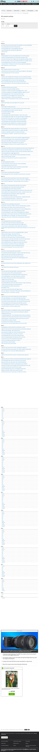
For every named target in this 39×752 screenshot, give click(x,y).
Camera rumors (16, 10)
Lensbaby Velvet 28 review (6, 313)
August (3, 418)
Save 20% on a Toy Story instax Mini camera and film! (11, 251)
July (2, 416)
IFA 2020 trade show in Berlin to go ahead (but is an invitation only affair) (14, 130)
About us (27, 743)
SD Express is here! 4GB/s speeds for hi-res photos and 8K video (12, 132)
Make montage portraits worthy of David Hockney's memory (12, 256)
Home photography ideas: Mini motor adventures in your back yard (13, 360)
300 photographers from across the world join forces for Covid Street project (15, 55)
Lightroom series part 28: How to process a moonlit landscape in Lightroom (15, 354)
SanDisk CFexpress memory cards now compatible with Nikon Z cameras (14, 232)
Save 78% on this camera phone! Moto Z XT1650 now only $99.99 (13, 237)
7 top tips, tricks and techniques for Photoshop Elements (11, 284)
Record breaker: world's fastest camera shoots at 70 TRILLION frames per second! (16, 213)
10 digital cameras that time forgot (7, 279)
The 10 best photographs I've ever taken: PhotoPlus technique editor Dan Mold (15, 108)
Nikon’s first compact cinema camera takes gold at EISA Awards (15, 664)
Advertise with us (16, 743)
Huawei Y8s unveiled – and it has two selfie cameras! (10, 306)
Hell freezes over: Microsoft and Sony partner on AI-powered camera (13, 157)
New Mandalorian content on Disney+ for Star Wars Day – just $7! (13, 327)
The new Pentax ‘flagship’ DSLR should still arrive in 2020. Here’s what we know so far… (17, 190)
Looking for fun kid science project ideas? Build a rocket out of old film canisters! (15, 316)
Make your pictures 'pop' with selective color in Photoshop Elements (13, 362)
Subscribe (29, 1)
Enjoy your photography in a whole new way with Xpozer (11, 97)
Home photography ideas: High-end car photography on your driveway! (14, 363)
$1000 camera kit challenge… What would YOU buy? (10, 330)
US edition (25, 749)
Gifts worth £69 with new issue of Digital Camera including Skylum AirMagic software (16, 59)
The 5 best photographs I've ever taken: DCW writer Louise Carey (13, 276)
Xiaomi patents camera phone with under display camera (11, 289)
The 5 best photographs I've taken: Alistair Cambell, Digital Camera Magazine (15, 212)
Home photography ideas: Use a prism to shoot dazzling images (12, 80)
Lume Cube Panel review (5, 113)
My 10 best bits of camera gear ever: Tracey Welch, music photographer (14, 118)
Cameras (4, 3)
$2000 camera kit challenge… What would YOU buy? (10, 234)
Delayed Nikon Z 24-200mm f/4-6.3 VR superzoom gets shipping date (13, 124)
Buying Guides (28, 3)
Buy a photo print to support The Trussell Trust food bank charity (13, 332)
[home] (1, 4)
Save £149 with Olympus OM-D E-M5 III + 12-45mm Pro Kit (11, 198)
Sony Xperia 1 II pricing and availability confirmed (10, 89)
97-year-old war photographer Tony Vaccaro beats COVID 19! (12, 247)
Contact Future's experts (17, 741)
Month (8, 24)
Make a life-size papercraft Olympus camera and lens (11, 168)
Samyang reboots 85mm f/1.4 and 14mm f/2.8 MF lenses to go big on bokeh (15, 83)
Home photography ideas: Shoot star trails (9, 165)
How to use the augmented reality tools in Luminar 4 (10, 340)
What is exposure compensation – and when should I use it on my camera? (14, 181)
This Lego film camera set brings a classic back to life (10, 321)
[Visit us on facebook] (17, 1)
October (3, 433)
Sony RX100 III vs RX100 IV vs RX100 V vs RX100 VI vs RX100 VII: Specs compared (15, 205)
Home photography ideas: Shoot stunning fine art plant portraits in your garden (15, 174)
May (2, 414)
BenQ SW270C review (5, 287)
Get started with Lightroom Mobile (7, 111)
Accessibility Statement (5, 745)
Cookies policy (3, 743)
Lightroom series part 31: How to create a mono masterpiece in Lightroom (14, 311)
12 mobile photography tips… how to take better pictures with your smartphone (15, 315)
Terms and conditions (4, 741)
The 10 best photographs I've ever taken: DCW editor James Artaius (13, 298)
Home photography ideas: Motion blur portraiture (10, 285)
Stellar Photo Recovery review (6, 259)
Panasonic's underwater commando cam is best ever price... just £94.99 (14, 200)
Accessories (10, 3)
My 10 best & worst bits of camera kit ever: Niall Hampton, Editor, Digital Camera (15, 263)
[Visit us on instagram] (20, 1)
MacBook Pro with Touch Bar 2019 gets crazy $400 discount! (12, 254)
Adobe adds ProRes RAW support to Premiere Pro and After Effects (13, 140)
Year (3, 24)
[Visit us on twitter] (19, 1)
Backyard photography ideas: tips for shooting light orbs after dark (13, 368)
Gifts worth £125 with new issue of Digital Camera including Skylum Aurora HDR (15, 365)
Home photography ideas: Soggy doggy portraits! (10, 153)
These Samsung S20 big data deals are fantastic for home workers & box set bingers (16, 78)
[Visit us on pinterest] (23, 1)
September (3, 432)
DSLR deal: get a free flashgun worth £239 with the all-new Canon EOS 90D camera (16, 149)
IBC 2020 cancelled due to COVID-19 (7, 161)
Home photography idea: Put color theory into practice (11, 221)
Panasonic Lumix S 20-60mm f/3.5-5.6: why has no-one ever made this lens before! (16, 76)
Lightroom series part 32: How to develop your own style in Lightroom (14, 296)
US (28, 729)
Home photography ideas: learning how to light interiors (11, 50)
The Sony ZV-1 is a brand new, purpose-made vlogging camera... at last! (14, 90)
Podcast (37, 10)
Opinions (23, 10)
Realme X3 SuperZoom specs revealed (8, 156)
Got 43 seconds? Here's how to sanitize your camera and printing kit (13, 163)
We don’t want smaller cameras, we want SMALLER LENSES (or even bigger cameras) (16, 60)
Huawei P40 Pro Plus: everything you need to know (10, 204)
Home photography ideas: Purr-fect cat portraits (10, 72)
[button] (37, 1)
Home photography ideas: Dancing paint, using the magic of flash (13, 193)
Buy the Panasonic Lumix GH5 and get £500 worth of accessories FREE (14, 323)
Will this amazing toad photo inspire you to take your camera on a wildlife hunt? (15, 179)
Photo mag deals (30, 10)
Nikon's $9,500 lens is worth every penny (8, 65)
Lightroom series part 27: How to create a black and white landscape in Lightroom (16, 358)
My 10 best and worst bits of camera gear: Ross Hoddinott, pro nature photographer (16, 45)
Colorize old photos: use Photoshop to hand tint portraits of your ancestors (15, 318)
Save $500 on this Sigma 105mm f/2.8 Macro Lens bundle (11, 235)
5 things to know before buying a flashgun (9, 281)
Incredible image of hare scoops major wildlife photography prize (13, 350)
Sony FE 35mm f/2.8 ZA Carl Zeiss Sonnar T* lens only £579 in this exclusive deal (15, 301)
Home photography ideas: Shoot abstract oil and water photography (13, 62)
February (3, 410)
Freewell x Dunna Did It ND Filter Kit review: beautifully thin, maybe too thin (17, 661)
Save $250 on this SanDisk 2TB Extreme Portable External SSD (12, 222)
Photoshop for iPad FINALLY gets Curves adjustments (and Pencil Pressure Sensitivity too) (17, 148)
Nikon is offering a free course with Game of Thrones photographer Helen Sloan (15, 154)
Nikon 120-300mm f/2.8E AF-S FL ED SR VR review (10, 69)
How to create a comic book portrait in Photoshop (10, 172)
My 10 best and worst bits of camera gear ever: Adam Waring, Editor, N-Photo (15, 299)
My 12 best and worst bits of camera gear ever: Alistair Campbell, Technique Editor (16, 349)
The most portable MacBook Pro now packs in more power (12, 333)
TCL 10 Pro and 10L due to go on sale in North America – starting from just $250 (15, 196)
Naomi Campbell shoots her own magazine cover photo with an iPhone (14, 242)
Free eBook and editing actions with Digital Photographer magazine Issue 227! (15, 92)
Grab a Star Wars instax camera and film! (8, 343)
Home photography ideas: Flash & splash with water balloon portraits (13, 303)
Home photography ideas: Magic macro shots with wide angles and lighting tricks (16, 116)
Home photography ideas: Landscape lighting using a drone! (12, 48)
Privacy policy (28, 741)
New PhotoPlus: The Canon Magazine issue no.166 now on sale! (12, 95)
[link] (9, 668)
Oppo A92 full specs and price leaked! (8, 341)
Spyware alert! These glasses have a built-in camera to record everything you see (16, 209)
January (3, 421)
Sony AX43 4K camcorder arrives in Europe (9, 87)
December (3, 436)
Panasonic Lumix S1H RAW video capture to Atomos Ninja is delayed (13, 119)
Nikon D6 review (4, 51)
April (2, 425)
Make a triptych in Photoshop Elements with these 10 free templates (13, 185)
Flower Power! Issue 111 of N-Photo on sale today (10, 292)
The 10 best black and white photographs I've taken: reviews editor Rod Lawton (15, 252)
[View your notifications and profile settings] (34, 1)
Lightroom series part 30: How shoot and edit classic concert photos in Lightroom (16, 328)
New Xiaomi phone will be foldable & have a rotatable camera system (13, 123)
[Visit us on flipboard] (25, 1)
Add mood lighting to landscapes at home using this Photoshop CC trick (14, 144)
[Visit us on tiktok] (26, 1)
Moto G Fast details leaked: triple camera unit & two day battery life (13, 81)
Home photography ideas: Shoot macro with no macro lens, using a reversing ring (16, 282)
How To (18, 3)
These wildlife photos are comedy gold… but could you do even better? (14, 215)
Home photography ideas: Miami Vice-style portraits (10, 46)
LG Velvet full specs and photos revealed (8, 320)
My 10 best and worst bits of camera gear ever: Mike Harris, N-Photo (13, 371)
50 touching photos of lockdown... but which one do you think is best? (14, 133)
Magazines (34, 3)
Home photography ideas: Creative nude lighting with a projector (13, 210)
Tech (14, 3)
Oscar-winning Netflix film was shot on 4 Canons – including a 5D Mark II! (14, 304)
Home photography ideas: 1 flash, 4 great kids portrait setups (12, 93)
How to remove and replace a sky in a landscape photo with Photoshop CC (14, 139)
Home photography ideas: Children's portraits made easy (11, 110)
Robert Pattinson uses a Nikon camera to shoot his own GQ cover (13, 207)
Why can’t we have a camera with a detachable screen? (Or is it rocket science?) (15, 238)
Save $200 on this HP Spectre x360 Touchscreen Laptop (11, 367)
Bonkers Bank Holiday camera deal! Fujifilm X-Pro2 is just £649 (12, 102)
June (2, 415)
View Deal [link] (11, 694)
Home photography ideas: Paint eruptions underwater (11, 188)
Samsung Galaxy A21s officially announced (9, 195)
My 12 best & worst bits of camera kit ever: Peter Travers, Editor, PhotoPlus (15, 178)
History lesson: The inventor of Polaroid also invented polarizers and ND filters (15, 217)
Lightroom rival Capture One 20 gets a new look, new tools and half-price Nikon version (17, 151)
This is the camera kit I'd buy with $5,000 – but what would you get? (13, 271)
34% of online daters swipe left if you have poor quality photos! (12, 243)
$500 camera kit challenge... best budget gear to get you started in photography (15, 310)
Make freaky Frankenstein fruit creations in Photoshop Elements (13, 277)
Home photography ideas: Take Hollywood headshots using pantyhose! (14, 274)
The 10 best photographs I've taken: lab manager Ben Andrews (12, 245)
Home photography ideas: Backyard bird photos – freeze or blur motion (14, 114)
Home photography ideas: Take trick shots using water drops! (12, 335)
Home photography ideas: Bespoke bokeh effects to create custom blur (14, 128)
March (3, 411)
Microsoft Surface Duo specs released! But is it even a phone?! (12, 142)
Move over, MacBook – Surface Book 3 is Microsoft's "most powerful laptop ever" (16, 290)
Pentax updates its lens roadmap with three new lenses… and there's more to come (16, 192)
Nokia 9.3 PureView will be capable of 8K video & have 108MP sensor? (13, 224)
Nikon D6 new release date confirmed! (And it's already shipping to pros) (14, 257)
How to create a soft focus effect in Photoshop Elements (11, 272)
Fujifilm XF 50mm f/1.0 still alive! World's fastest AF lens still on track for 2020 (15, 98)
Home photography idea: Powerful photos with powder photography (13, 121)
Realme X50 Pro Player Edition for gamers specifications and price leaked (14, 166)
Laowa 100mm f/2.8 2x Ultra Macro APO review (9, 267)
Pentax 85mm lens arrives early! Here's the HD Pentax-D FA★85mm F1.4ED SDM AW (16, 71)
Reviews (22, 3)
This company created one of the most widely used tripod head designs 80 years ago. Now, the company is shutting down (20, 658)
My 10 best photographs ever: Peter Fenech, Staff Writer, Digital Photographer (15, 137)
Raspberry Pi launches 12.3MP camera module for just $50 (11, 370)
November (3, 434)
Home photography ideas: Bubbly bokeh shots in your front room (13, 240)
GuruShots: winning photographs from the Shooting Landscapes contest (14, 57)
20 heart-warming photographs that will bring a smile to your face (13, 337)
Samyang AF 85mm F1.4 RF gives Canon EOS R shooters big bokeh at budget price (16, 63)
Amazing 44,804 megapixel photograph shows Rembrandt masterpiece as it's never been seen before (18, 228)
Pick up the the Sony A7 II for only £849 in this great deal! (11, 338)
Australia (26, 729)
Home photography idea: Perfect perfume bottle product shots (12, 187)
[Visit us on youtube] (22, 1)
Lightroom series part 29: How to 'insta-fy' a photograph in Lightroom (14, 347)
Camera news (9, 10)
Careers (14, 745)
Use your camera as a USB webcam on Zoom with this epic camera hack (14, 226)
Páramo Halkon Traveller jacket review (8, 106)
